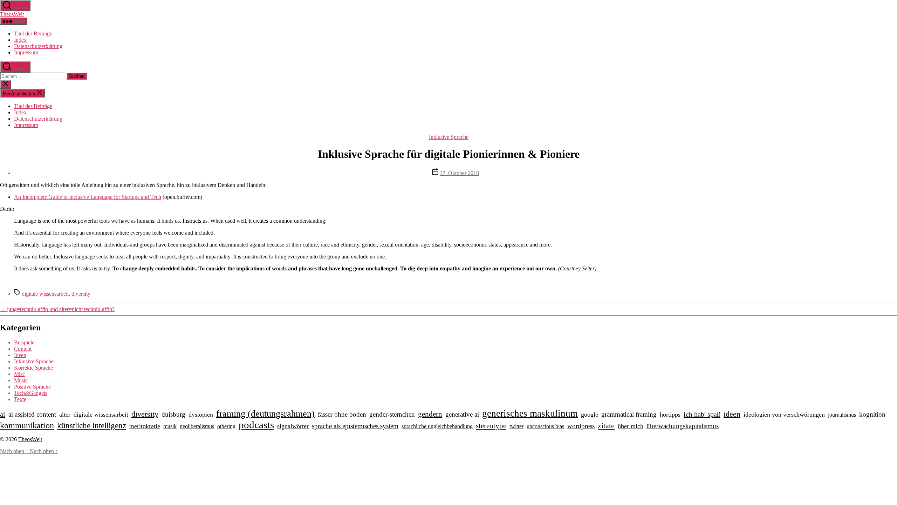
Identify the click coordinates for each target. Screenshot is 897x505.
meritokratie (144, 426)
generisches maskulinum (530, 413)
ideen (732, 414)
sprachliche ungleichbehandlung (437, 426)
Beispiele (24, 342)
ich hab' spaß (702, 414)
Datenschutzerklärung (38, 46)
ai (2, 414)
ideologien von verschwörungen (784, 414)
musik (170, 426)
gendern (430, 414)
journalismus (842, 415)
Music (21, 380)
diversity (80, 294)
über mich (630, 426)
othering (226, 426)
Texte (20, 399)
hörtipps (670, 414)
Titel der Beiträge (33, 33)
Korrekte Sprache (33, 368)
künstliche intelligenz (91, 425)
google (589, 414)
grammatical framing (629, 414)
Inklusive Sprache (448, 137)
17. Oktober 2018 (459, 173)
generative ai (462, 414)
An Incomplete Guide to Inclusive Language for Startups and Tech (87, 197)
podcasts (256, 424)
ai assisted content (32, 414)
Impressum (26, 52)
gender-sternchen (392, 414)
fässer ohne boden (342, 414)
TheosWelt (12, 14)
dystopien (201, 414)
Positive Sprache (32, 387)
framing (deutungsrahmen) (265, 414)
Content (23, 349)
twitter (516, 426)
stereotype (491, 426)
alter (64, 414)
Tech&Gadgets (30, 393)
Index (20, 40)
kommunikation (27, 425)
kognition (872, 414)
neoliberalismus (197, 426)
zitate (606, 426)
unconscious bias (545, 426)
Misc (19, 374)
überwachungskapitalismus (682, 426)
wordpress (581, 426)
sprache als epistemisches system (355, 426)
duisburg (173, 414)
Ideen (20, 355)
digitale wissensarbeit (45, 294)
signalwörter (293, 426)
